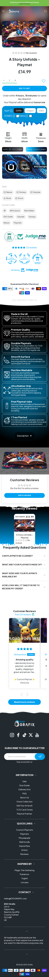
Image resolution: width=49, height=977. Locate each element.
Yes (31, 116)
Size (8, 110)
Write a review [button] (24, 495)
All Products (15, 211)
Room (20, 198)
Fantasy (22, 192)
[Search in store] (45, 11)
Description (23, 435)
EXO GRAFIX (20, 517)
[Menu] (3, 11)
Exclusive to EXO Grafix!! (24, 3)
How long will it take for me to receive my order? (21, 587)
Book (8, 198)
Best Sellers (29, 211)
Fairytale (36, 192)
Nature (9, 192)
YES (18, 116)
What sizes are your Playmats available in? (19, 575)
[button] (19, 52)
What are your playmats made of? (22, 564)
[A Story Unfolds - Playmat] (24, 525)
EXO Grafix (8, 217)
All (5, 211)
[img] (24, 649)
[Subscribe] (40, 756)
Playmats (18, 223)
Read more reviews (24, 702)
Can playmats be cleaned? (17, 555)
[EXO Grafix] (13, 11)
